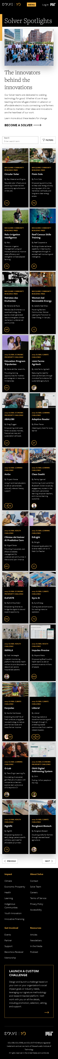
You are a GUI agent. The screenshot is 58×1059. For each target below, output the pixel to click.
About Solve (36, 874)
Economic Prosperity (15, 886)
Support (9, 946)
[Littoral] (43, 711)
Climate (8, 881)
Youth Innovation (13, 913)
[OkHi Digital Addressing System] (43, 770)
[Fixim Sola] (43, 177)
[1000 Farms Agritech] (43, 363)
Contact (34, 881)
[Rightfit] (15, 827)
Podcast (34, 952)
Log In (45, 4)
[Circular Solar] (15, 177)
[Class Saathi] (43, 479)
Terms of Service (38, 898)
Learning (9, 898)
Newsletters (36, 940)
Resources (35, 928)
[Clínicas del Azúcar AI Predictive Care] (15, 541)
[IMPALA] (15, 652)
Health (8, 892)
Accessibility (36, 909)
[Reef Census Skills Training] (43, 240)
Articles (33, 934)
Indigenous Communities (11, 905)
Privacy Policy (36, 904)
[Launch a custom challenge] (46, 1012)
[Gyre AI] (43, 597)
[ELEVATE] (15, 597)
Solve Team (35, 886)
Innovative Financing (14, 919)
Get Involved (11, 928)
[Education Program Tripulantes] (15, 363)
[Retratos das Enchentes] (15, 303)
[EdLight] (43, 541)
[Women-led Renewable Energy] (43, 303)
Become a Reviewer (14, 952)
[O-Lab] (15, 770)
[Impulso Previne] (43, 652)
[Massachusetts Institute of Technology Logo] (53, 4)
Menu (31, 4)
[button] (48, 140)
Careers (34, 892)
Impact (8, 874)
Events (8, 934)
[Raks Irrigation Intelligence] (15, 240)
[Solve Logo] (11, 4)
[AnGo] (15, 479)
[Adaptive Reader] (43, 420)
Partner (8, 940)
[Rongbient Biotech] (43, 827)
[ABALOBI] (15, 420)
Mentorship (10, 957)
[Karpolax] (15, 711)
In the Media (36, 946)
